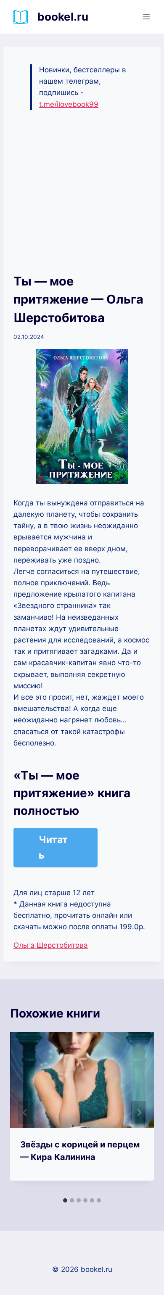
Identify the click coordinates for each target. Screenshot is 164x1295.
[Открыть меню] (146, 16)
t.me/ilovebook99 (68, 104)
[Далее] (138, 1112)
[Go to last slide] (25, 1112)
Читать (53, 847)
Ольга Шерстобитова (50, 945)
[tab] (65, 1200)
